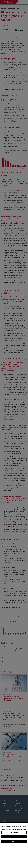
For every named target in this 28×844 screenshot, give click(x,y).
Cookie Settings (14, 832)
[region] (14, 833)
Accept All (14, 841)
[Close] (26, 824)
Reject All (14, 837)
